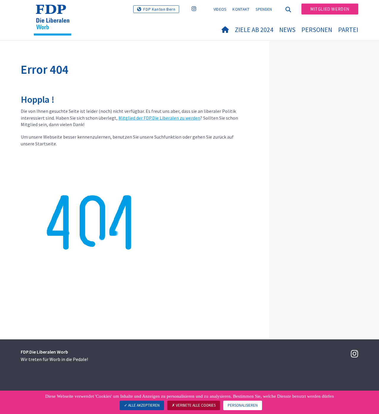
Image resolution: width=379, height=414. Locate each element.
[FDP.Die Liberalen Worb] (55, 12)
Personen (316, 29)
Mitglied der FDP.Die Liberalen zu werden (159, 118)
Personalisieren (243, 405)
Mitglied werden (329, 9)
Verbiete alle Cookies (195, 405)
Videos (220, 9)
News (287, 29)
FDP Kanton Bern (159, 9)
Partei (348, 29)
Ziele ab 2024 (254, 29)
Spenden (264, 9)
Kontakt (240, 9)
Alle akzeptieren (143, 405)
